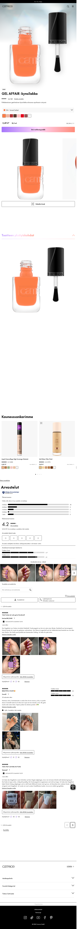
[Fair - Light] (43, 467)
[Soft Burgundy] (26, 115)
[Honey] (14, 467)
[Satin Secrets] (18, 115)
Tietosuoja (38, 912)
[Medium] (46, 467)
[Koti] (7, 6)
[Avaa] (73, 6)
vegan (3, 89)
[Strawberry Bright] (22, 115)
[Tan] (49, 467)
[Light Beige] (3, 467)
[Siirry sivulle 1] (35, 474)
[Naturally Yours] (7, 115)
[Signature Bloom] (11, 115)
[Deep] (51, 467)
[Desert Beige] (5, 467)
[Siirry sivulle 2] (37, 474)
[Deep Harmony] (15, 115)
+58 (29, 115)
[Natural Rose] (11, 467)
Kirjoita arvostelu (19, 99)
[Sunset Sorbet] (4, 115)
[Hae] (68, 6)
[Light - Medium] (40, 467)
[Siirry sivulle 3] (39, 474)
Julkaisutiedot (38, 909)
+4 (17, 467)
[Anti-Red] (8, 467)
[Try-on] (41, 423)
